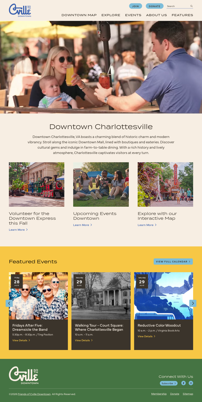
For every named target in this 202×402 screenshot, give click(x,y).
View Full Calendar (172, 261)
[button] (9, 303)
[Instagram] (191, 383)
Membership (159, 393)
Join (135, 6)
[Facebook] (183, 383)
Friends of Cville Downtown (34, 394)
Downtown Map (79, 15)
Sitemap (188, 393)
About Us (156, 15)
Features (182, 15)
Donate (154, 6)
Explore (110, 15)
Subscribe (167, 383)
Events (133, 15)
